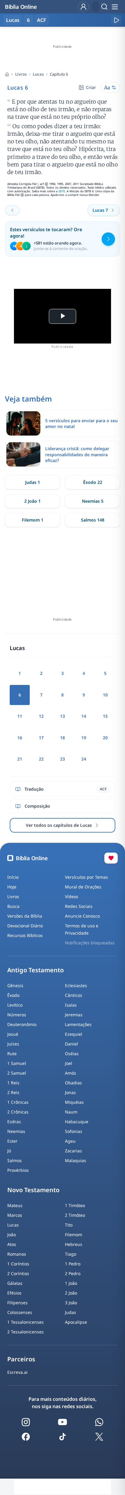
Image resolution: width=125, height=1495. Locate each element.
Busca (13, 906)
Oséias (72, 1053)
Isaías (71, 1005)
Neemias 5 (92, 501)
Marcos (14, 1215)
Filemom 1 (32, 520)
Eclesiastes (76, 985)
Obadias (73, 1083)
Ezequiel (73, 1034)
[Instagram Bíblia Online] (26, 1422)
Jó (9, 1151)
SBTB (61, 191)
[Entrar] (83, 6)
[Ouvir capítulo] (116, 20)
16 (19, 738)
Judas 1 (32, 482)
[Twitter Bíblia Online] (99, 1437)
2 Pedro (72, 1273)
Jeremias (74, 1015)
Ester (12, 1141)
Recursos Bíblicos (25, 935)
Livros (21, 74)
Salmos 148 (92, 520)
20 (105, 738)
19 (83, 738)
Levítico (14, 1005)
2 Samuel (16, 1073)
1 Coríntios (18, 1264)
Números (16, 1015)
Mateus (14, 1205)
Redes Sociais (79, 906)
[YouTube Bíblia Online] (62, 1422)
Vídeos (71, 896)
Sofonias (73, 1131)
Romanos (16, 1254)
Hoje (11, 887)
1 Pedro (72, 1264)
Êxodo (13, 995)
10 (105, 695)
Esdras (14, 1121)
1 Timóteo (75, 1205)
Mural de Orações (83, 887)
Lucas (38, 74)
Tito (69, 1225)
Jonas (70, 1092)
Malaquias (75, 1160)
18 (62, 738)
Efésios (14, 1293)
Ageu (70, 1141)
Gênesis (15, 985)
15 (105, 716)
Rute (12, 1053)
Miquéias (74, 1102)
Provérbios (18, 1170)
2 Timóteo (75, 1215)
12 (41, 716)
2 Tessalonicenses (25, 1332)
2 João (71, 1293)
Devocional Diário (25, 926)
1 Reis (13, 1083)
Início (13, 877)
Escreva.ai (17, 1372)
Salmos (14, 1160)
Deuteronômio (21, 1024)
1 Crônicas (18, 1102)
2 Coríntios (18, 1273)
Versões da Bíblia (24, 916)
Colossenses (19, 1312)
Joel (68, 1063)
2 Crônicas (18, 1112)
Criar (91, 87)
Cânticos (73, 995)
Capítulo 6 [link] (59, 74)
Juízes (13, 1044)
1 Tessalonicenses (25, 1322)
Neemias (16, 1131)
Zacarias (73, 1151)
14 (83, 716)
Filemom (73, 1234)
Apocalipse (76, 1322)
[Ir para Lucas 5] (12, 210)
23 (62, 759)
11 (19, 716)
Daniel (71, 1044)
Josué (12, 1034)
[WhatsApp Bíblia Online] (99, 1422)
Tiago (70, 1254)
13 (62, 716)
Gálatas (14, 1283)
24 (83, 759)
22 (41, 759)
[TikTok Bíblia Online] (62, 1437)
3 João (71, 1302)
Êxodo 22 (92, 482)
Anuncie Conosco (82, 916)
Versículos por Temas (86, 877)
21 (19, 759)
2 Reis (13, 1092)
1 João (71, 1283)
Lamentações (78, 1024)
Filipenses (17, 1302)
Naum (71, 1112)
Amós (70, 1073)
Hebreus (73, 1244)
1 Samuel (16, 1063)
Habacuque (76, 1121)
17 (41, 738)
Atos (11, 1244)
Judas (70, 1312)
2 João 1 (32, 501)
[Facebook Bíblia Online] (26, 1437)
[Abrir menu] (114, 6)
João (11, 1234)
